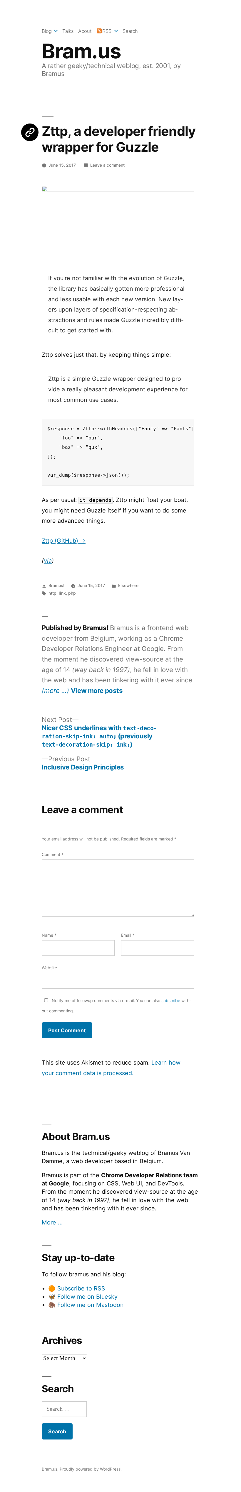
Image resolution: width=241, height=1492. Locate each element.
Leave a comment (107, 165)
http (52, 593)
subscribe (170, 1000)
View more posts (97, 690)
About (84, 31)
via (48, 560)
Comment (52, 854)
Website (49, 967)
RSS (107, 31)
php (72, 593)
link (62, 593)
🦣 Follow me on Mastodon (86, 1304)
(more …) (55, 690)
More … (52, 1222)
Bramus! (56, 585)
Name (49, 935)
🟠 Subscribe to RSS (76, 1288)
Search (130, 31)
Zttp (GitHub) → (64, 540)
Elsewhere (128, 585)
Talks (68, 31)
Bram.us (81, 51)
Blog (46, 31)
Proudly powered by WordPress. (91, 1468)
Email (127, 935)
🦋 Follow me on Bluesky (83, 1296)
